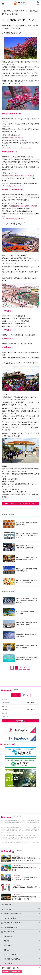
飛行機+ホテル (16, 971)
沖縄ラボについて (9, 932)
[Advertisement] (20, 800)
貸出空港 (4, 713)
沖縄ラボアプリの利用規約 (12, 959)
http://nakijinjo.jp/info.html (15, 219)
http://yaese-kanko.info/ (14, 186)
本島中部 (18, 875)
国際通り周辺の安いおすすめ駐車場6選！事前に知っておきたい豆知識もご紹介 (24, 859)
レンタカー (15, 695)
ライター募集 (8, 963)
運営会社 (6, 950)
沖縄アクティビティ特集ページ (13, 923)
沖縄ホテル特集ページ (10, 927)
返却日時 (4, 706)
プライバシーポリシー (10, 954)
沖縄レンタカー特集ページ (12, 918)
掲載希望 (6, 941)
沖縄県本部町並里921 (16, 138)
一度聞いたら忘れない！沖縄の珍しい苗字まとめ (24, 888)
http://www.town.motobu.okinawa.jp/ (18, 148)
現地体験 (25, 695)
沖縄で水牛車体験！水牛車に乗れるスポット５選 (24, 869)
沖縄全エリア (19, 866)
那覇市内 (18, 856)
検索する (21, 721)
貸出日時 (4, 700)
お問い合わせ (8, 945)
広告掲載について (9, 936)
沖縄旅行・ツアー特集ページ (12, 914)
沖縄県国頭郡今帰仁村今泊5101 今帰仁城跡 (23, 206)
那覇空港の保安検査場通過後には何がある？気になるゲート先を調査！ (24, 898)
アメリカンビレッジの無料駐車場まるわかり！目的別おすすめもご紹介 (24, 878)
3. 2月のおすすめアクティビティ (21, 503)
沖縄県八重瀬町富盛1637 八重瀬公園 (21, 176)
